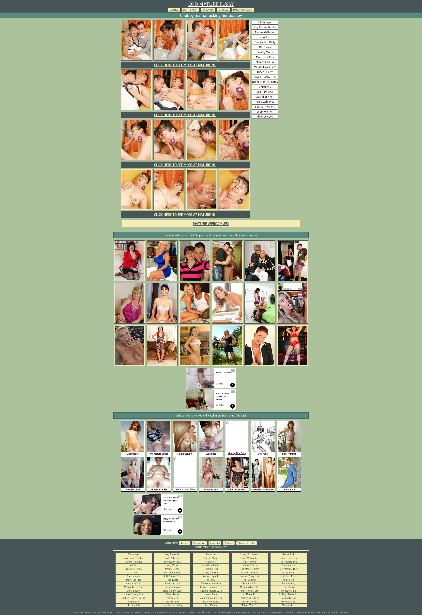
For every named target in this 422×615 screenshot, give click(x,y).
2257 (346, 612)
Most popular (190, 10)
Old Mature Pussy (211, 4)
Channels (223, 10)
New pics (174, 10)
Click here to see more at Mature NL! (185, 65)
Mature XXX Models (242, 10)
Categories (207, 10)
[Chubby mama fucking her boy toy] (136, 60)
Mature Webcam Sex (211, 223)
